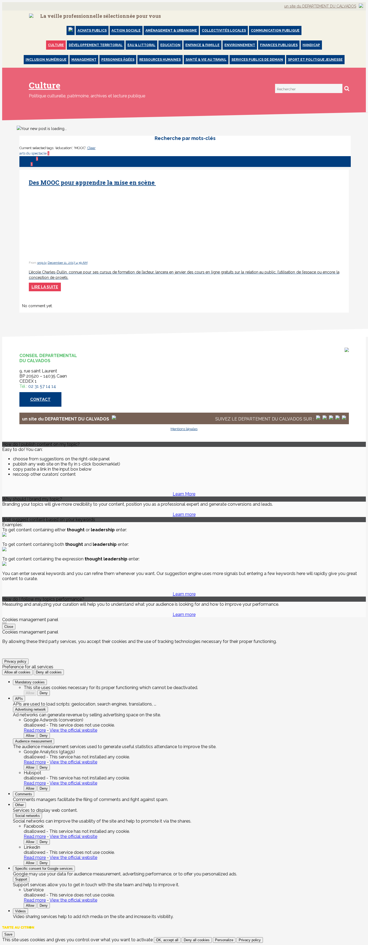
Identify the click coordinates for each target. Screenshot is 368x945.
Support (21, 879)
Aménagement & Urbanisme (171, 30)
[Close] (4, 623)
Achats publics (92, 30)
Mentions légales (184, 429)
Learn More (184, 494)
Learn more (184, 514)
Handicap (311, 45)
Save (8, 934)
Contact (40, 399)
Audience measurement (33, 741)
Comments (23, 794)
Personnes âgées (117, 59)
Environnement (239, 45)
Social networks (27, 816)
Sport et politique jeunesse (315, 59)
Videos (20, 911)
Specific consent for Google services (44, 869)
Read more (35, 730)
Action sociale (126, 30)
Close (8, 627)
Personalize (224, 940)
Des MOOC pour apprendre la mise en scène (92, 182)
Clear (91, 148)
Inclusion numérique (46, 59)
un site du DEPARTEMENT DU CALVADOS (320, 6)
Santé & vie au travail (206, 59)
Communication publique (275, 30)
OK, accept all (167, 940)
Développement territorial (96, 45)
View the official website (73, 730)
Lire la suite (45, 287)
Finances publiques (279, 45)
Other (19, 805)
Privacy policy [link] (15, 661)
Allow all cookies (17, 672)
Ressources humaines (160, 59)
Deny (44, 693)
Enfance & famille (202, 45)
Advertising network (30, 709)
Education (170, 45)
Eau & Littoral (141, 45)
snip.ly (42, 263)
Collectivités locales (224, 30)
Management (83, 59)
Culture (56, 45)
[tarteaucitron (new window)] (18, 930)
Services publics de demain (257, 59)
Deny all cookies (49, 672)
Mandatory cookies (30, 682)
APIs (19, 699)
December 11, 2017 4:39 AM (68, 263)
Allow (30, 693)
